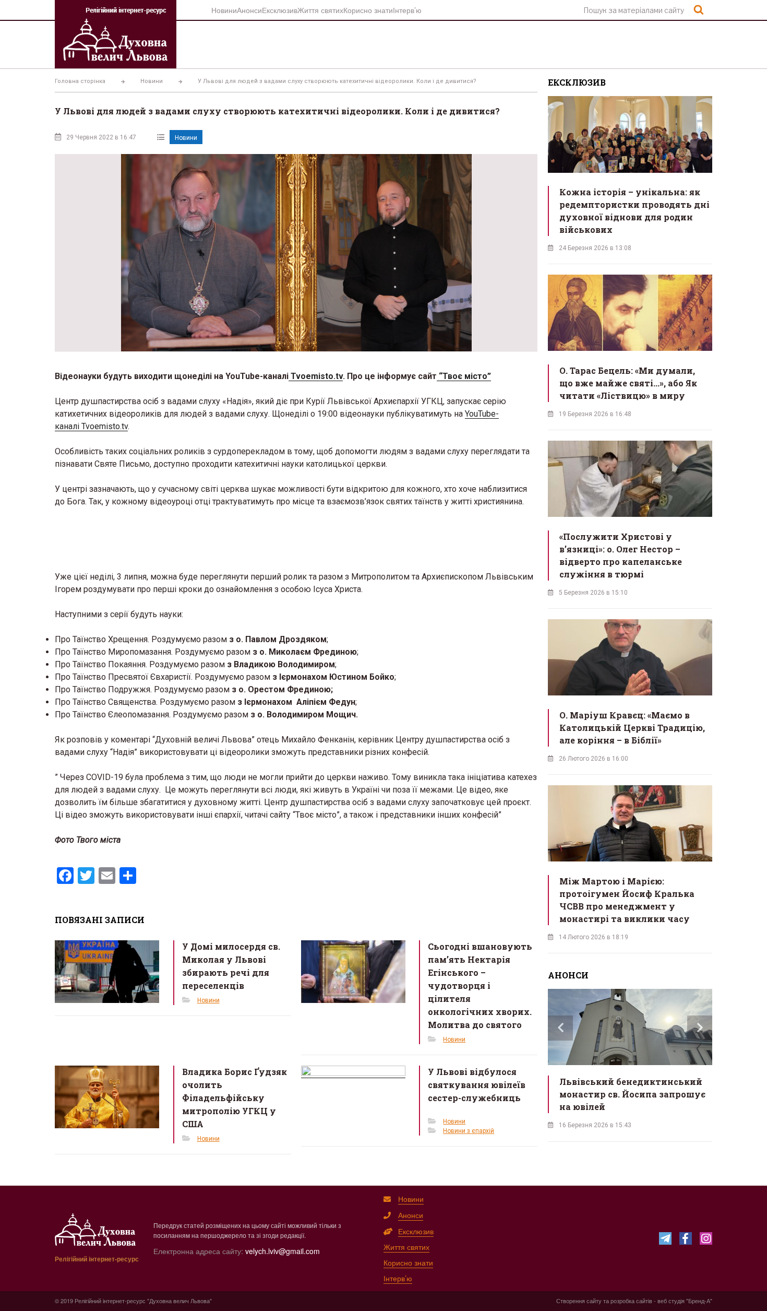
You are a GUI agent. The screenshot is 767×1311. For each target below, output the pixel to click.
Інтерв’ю (407, 10)
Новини (224, 10)
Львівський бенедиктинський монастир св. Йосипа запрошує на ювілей (632, 1094)
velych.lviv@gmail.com (282, 1251)
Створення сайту (579, 1300)
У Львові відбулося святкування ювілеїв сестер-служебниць (476, 1084)
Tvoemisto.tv (316, 376)
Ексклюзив (279, 10)
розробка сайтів (631, 1300)
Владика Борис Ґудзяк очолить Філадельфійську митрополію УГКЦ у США (234, 1097)
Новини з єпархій (468, 1131)
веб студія (671, 1300)
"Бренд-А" (699, 1300)
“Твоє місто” (464, 376)
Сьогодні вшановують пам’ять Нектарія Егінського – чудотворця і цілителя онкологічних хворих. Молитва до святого (480, 985)
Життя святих (320, 10)
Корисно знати (368, 10)
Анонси (249, 10)
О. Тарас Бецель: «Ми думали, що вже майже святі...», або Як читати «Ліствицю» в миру (628, 383)
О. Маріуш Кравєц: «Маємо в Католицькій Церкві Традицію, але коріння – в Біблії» (632, 728)
